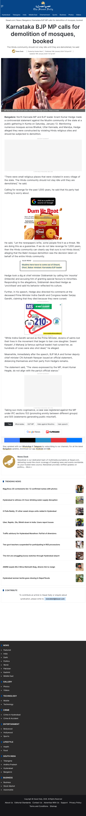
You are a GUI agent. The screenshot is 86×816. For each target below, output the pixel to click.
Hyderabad (6, 15)
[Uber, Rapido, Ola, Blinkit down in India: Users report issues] (80, 522)
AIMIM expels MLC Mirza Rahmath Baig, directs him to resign (29, 567)
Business (63, 15)
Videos (78, 15)
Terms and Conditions (39, 806)
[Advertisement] (43, 155)
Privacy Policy (75, 802)
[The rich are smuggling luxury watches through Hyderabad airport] (80, 556)
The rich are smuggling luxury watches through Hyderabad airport (31, 556)
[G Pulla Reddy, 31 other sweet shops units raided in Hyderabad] (80, 511)
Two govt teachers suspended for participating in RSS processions (31, 544)
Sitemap (53, 806)
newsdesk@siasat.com (55, 599)
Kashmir (6, 672)
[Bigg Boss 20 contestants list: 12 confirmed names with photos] (80, 489)
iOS (48, 449)
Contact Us (37, 802)
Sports (54, 15)
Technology (8, 704)
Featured (7, 650)
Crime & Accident (10, 718)
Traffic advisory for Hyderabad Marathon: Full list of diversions (29, 533)
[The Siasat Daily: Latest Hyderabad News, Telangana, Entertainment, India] (43, 6)
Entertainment (45, 15)
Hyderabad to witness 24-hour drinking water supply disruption (30, 500)
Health (6, 747)
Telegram (38, 446)
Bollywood (7, 729)
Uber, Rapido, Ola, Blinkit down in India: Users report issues (28, 522)
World (5, 665)
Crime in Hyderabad (11, 715)
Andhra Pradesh (10, 764)
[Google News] (33, 431)
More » (29, 467)
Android (39, 449)
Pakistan (7, 668)
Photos (71, 15)
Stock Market (9, 786)
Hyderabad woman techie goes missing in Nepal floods (26, 578)
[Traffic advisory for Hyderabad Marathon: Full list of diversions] (80, 533)
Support (64, 802)
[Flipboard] (53, 432)
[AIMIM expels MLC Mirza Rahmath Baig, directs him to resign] (80, 567)
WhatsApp (26, 446)
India (24, 15)
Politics (6, 661)
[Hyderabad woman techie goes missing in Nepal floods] (80, 578)
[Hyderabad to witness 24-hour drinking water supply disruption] (80, 500)
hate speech (63, 424)
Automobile (8, 790)
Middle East (33, 15)
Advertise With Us (51, 802)
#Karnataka (19, 424)
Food (5, 750)
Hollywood (8, 732)
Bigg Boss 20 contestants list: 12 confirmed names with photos (30, 489)
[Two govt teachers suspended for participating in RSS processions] (80, 545)
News (18, 20)
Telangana (16, 15)
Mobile (6, 700)
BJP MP (31, 424)
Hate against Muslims (45, 424)
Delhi (5, 657)
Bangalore (26, 20)
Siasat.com (10, 20)
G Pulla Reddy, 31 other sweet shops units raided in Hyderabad (29, 511)
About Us (9, 802)
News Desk (19, 51)
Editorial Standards (23, 802)
